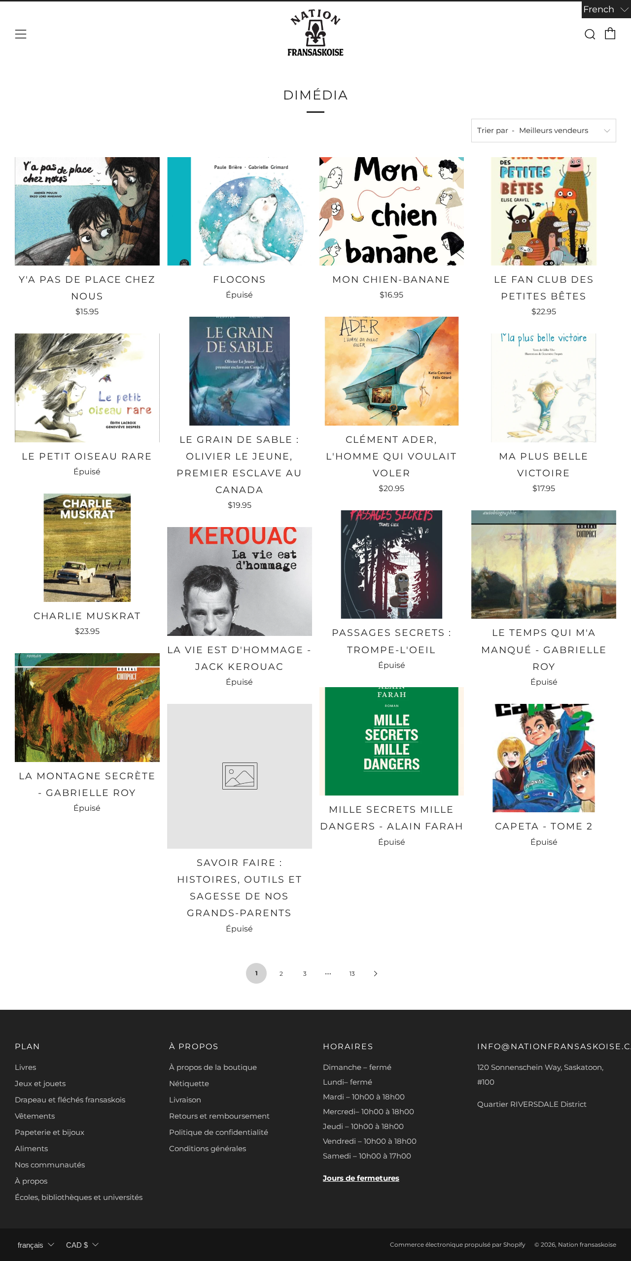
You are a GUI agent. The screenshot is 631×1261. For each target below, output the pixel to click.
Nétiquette (189, 1083)
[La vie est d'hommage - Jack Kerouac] (239, 581)
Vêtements (35, 1116)
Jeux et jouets (40, 1083)
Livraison (185, 1099)
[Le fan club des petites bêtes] (543, 211)
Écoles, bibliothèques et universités (78, 1197)
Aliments (31, 1148)
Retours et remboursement (219, 1116)
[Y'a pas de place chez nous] (87, 211)
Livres (25, 1067)
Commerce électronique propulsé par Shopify (458, 1244)
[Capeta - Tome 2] (543, 758)
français (30, 1245)
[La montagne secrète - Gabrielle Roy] (87, 707)
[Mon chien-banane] (391, 211)
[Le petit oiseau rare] (87, 387)
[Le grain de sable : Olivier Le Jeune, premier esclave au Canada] (239, 371)
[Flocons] (239, 211)
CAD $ (77, 1245)
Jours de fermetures (361, 1178)
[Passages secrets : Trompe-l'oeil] (391, 564)
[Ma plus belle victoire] (543, 387)
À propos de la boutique (213, 1067)
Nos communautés (50, 1164)
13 (352, 973)
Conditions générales (207, 1148)
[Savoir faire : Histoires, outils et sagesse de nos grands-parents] (239, 776)
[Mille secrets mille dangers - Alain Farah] (391, 741)
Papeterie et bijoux (49, 1132)
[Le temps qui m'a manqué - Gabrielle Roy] (543, 564)
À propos (31, 1181)
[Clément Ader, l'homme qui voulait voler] (391, 371)
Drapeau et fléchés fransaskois (70, 1099)
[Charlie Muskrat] (87, 548)
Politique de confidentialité (218, 1132)
